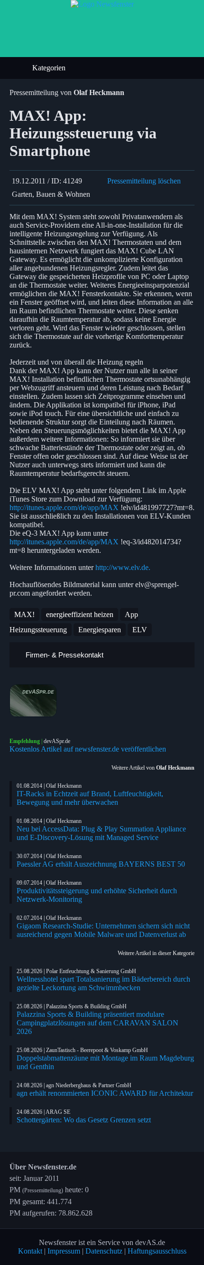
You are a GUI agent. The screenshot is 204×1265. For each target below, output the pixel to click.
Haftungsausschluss (157, 1251)
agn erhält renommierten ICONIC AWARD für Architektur (105, 1093)
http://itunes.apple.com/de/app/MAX (64, 507)
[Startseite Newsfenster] (102, 4)
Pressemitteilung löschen (144, 181)
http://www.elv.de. (122, 567)
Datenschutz (103, 1251)
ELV (139, 630)
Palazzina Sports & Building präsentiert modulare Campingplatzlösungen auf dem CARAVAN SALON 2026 (97, 1022)
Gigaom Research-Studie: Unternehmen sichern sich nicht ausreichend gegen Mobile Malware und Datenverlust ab (103, 930)
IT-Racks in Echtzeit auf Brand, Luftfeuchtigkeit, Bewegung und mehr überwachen (90, 798)
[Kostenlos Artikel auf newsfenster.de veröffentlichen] (102, 700)
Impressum (63, 1251)
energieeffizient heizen (79, 614)
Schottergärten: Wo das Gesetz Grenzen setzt (84, 1120)
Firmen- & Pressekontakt (63, 655)
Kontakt (30, 1251)
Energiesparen (99, 630)
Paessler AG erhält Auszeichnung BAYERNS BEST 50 (101, 864)
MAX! (24, 614)
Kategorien (49, 68)
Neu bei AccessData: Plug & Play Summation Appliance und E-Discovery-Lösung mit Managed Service (101, 833)
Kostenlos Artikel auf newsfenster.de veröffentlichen (87, 749)
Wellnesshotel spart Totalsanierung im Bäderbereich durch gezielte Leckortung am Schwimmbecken (103, 983)
